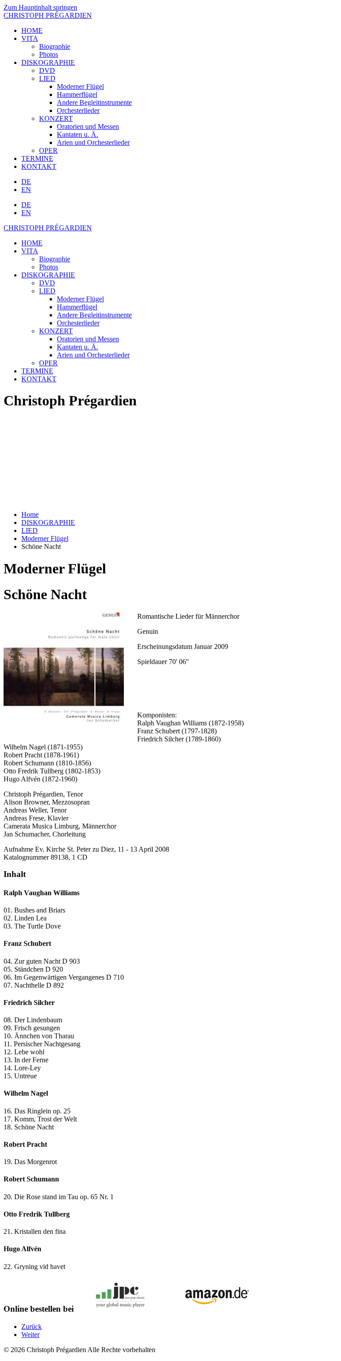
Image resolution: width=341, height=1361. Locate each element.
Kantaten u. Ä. (77, 134)
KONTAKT (38, 166)
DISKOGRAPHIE (48, 62)
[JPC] (120, 1307)
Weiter (30, 1334)
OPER (48, 150)
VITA (29, 38)
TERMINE (37, 158)
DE (26, 181)
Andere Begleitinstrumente (94, 102)
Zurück (31, 1326)
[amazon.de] (213, 1307)
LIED (47, 78)
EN (26, 189)
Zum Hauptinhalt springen (40, 7)
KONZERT (56, 118)
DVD (47, 70)
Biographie (54, 46)
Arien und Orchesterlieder (93, 142)
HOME (32, 30)
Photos (48, 54)
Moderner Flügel (80, 86)
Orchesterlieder (78, 110)
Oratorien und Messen (88, 126)
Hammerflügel (77, 94)
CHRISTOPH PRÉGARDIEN (48, 15)
